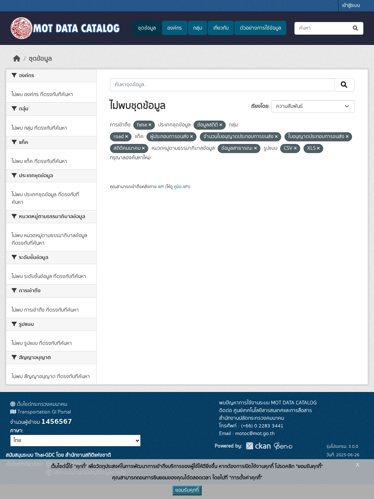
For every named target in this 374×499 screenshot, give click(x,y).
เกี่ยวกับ (221, 28)
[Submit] (356, 28)
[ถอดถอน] (150, 125)
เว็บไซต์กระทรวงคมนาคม (41, 404)
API (161, 186)
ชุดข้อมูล (147, 28)
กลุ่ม (197, 28)
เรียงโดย (259, 106)
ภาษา (16, 430)
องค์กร (174, 28)
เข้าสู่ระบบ (351, 5)
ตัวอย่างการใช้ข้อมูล (260, 28)
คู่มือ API (181, 186)
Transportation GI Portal (43, 412)
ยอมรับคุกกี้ (187, 490)
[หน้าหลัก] (16, 59)
